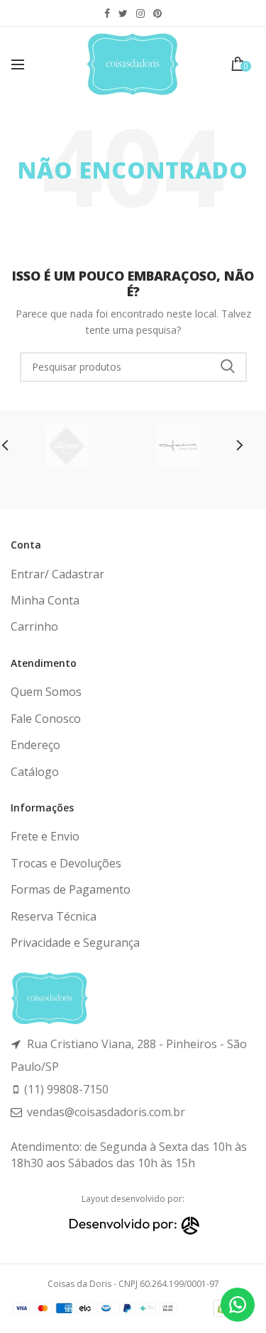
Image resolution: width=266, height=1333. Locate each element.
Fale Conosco (46, 718)
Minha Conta (45, 600)
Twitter (123, 13)
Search (227, 367)
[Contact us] (238, 1305)
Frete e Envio (45, 836)
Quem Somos (46, 691)
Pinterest (157, 13)
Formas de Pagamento (71, 889)
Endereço (35, 745)
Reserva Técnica (53, 916)
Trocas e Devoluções (66, 863)
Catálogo (35, 772)
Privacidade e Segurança (75, 942)
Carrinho (34, 626)
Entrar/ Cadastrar (57, 574)
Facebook (107, 13)
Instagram (140, 13)
